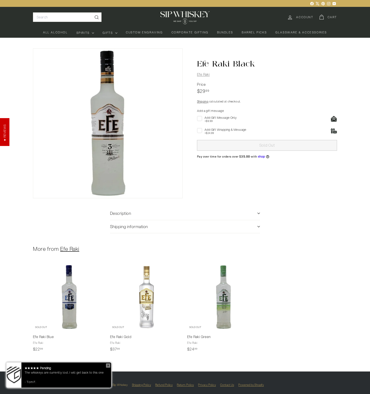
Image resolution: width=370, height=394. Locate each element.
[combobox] (67, 17)
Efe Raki (203, 74)
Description (120, 213)
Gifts (108, 33)
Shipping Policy (141, 385)
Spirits (83, 33)
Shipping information (129, 226)
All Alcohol (55, 32)
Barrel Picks (254, 32)
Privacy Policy (207, 385)
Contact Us (227, 385)
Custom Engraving (144, 32)
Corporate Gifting (190, 32)
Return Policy (185, 385)
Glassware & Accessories (301, 32)
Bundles (225, 32)
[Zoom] (107, 123)
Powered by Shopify (251, 385)
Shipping (202, 101)
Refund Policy (164, 385)
